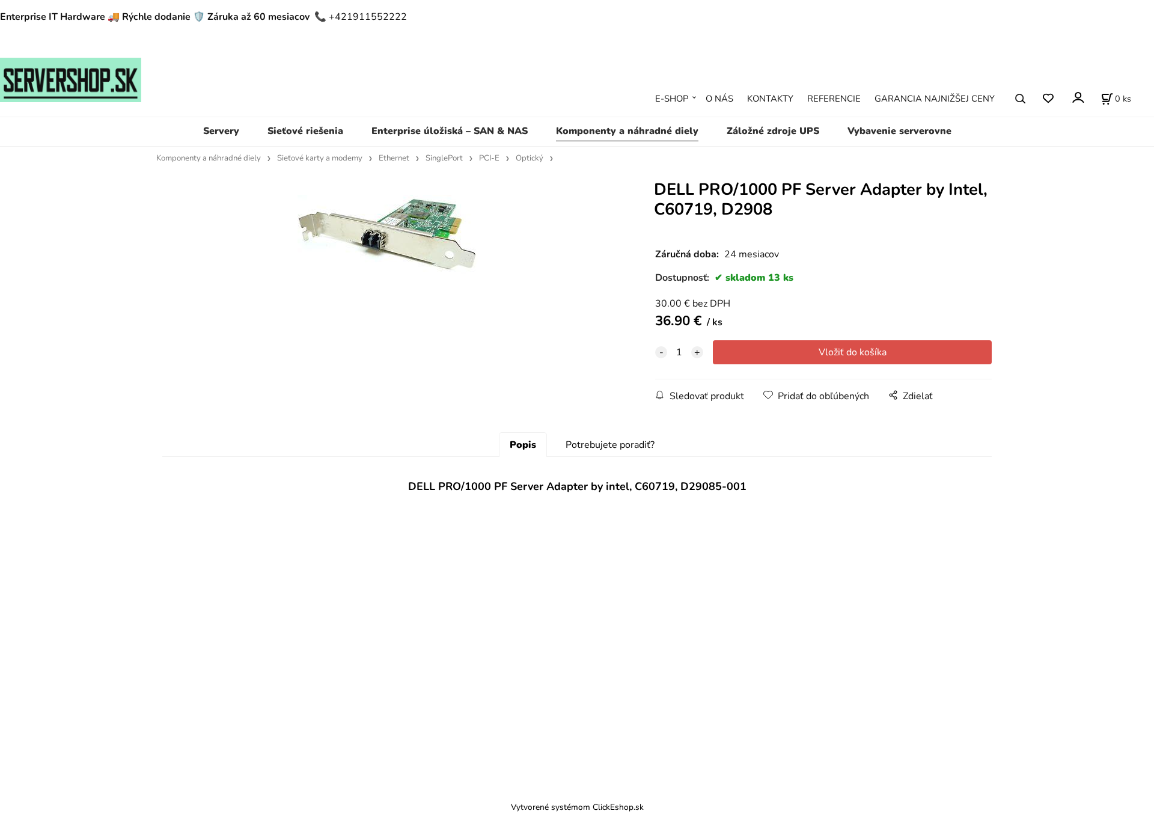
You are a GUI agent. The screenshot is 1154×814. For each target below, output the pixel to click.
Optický (529, 158)
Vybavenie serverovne (899, 131)
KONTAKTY (770, 99)
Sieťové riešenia (305, 131)
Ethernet (394, 158)
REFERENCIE (834, 99)
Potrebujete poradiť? (610, 444)
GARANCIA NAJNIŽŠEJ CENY (935, 99)
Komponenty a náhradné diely (627, 131)
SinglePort (444, 158)
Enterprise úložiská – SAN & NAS (449, 131)
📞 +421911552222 (360, 16)
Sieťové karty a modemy (319, 158)
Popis (523, 444)
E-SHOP (671, 99)
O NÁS (719, 99)
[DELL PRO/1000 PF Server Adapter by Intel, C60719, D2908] (388, 279)
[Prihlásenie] (1077, 97)
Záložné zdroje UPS (773, 131)
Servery (221, 131)
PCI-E (489, 158)
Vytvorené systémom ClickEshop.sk (577, 807)
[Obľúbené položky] (1048, 98)
